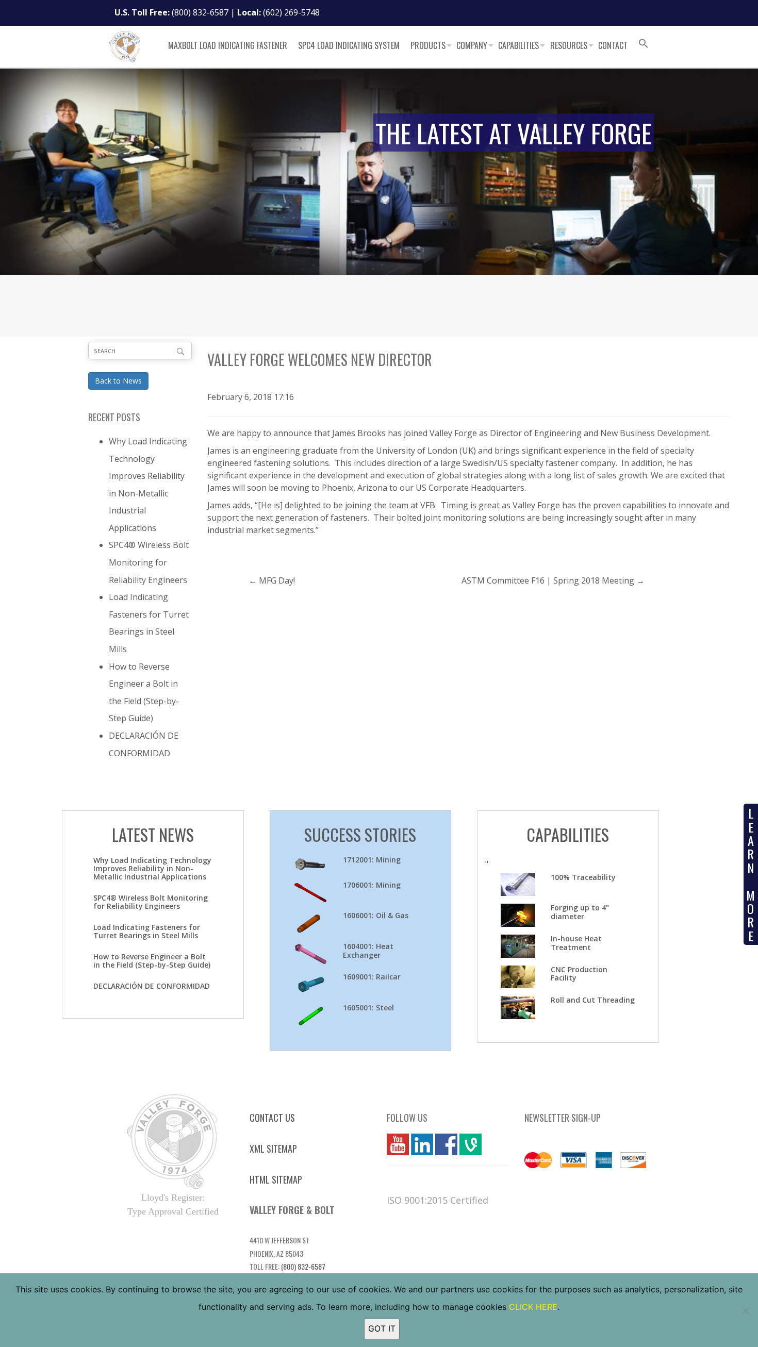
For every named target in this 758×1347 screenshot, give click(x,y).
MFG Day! (277, 580)
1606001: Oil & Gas (375, 915)
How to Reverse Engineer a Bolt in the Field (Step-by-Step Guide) (151, 961)
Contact (613, 45)
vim (466, 1144)
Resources (568, 45)
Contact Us (272, 1117)
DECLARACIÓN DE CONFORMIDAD (151, 986)
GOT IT (382, 1328)
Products (428, 45)
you (394, 1144)
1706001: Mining (372, 885)
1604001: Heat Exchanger (368, 950)
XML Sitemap (273, 1148)
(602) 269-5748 (291, 12)
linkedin (422, 1144)
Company (471, 45)
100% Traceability (583, 877)
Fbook (446, 1144)
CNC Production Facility (579, 973)
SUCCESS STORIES (360, 834)
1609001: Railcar (372, 977)
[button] (643, 45)
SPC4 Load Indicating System (349, 45)
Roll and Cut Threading (593, 1000)
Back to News (118, 381)
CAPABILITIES (567, 834)
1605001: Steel (368, 1007)
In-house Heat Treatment (576, 943)
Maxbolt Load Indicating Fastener (227, 45)
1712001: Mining (372, 859)
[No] (745, 1310)
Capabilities (518, 45)
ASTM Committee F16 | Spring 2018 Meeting (548, 580)
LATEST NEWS (153, 834)
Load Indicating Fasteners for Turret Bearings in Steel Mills (146, 931)
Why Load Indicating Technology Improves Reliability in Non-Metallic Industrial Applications (152, 868)
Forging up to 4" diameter (580, 912)
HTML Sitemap (276, 1179)
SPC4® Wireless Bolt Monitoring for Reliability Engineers (149, 562)
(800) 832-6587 (200, 12)
